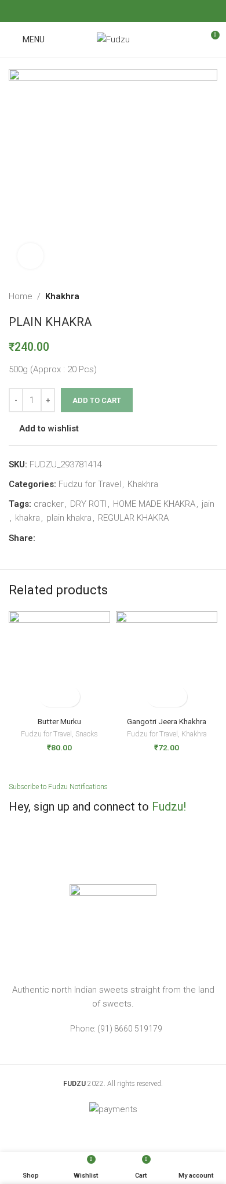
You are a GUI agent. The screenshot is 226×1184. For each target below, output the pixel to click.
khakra (27, 518)
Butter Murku (59, 721)
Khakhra (62, 296)
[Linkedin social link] (120, 10)
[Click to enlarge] (30, 256)
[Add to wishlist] (70, 697)
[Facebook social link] (76, 10)
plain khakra (69, 518)
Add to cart (96, 400)
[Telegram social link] (150, 10)
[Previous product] (188, 296)
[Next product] (211, 296)
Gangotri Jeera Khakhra (166, 721)
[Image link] (113, 927)
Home (20, 296)
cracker (49, 504)
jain (208, 504)
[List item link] (113, 1028)
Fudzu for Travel (90, 484)
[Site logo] (113, 39)
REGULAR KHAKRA (133, 518)
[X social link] (90, 10)
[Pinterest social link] (106, 10)
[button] (49, 697)
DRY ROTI (88, 504)
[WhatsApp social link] (134, 10)
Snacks (86, 733)
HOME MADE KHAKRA (154, 504)
